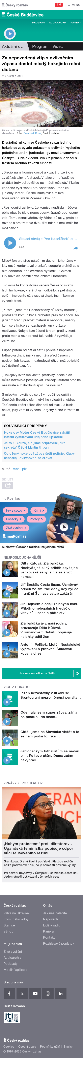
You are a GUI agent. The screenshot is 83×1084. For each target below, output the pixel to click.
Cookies (8, 1046)
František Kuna (32, 133)
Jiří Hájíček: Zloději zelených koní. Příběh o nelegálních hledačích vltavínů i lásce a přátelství (49, 608)
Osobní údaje (27, 1046)
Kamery (76, 22)
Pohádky (12, 519)
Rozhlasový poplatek (58, 943)
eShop (8, 931)
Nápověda (50, 919)
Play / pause (10, 243)
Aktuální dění (14, 46)
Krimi (37, 510)
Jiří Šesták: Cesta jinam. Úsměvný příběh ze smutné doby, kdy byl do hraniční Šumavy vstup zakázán (50, 588)
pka (24, 469)
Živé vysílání (14, 528)
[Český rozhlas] (15, 5)
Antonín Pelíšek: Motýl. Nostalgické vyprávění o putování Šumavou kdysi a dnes (50, 648)
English (68, 1046)
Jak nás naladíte (55, 913)
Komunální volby (16, 919)
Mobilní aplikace (16, 970)
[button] (75, 248)
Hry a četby (14, 510)
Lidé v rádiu (51, 925)
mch (16, 469)
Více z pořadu (17, 687)
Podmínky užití (50, 1046)
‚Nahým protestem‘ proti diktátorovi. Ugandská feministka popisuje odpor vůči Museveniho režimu (38, 848)
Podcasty (11, 964)
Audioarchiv (57, 22)
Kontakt (49, 937)
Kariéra (48, 931)
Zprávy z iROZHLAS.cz (23, 783)
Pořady (35, 519)
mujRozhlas (11, 498)
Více (59, 46)
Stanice (9, 925)
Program (38, 22)
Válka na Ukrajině (16, 913)
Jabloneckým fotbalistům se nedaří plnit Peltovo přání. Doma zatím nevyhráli (50, 755)
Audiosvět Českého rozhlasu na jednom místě (33, 547)
